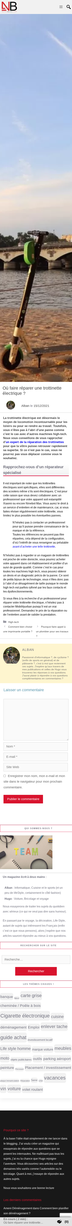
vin (3, 1088)
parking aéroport (57, 1059)
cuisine (57, 1016)
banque (6, 997)
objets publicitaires (21, 1059)
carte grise (31, 995)
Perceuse (19, 1069)
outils (37, 1059)
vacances (55, 1078)
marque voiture (42, 1049)
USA (41, 1081)
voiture (14, 1088)
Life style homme (15, 1048)
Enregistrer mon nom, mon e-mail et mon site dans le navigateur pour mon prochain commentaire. (34, 781)
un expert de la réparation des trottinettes (35, 442)
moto (4, 1058)
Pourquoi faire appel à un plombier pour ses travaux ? (52, 631)
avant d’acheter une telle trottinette (34, 546)
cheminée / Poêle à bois (20, 1006)
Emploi (33, 1027)
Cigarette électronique (25, 1016)
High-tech (13, 622)
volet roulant (32, 1089)
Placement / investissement (48, 1068)
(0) (67, 1221)
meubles (63, 1048)
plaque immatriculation (9, 1081)
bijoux (16, 998)
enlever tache (54, 1026)
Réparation (25, 1081)
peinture (7, 1068)
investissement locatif (40, 1039)
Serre (34, 1080)
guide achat (13, 1037)
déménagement (13, 1027)
